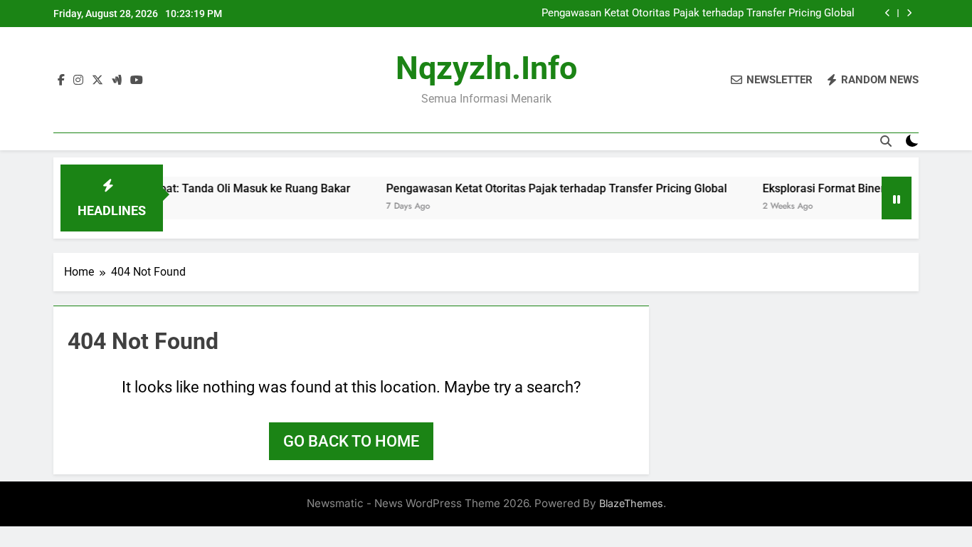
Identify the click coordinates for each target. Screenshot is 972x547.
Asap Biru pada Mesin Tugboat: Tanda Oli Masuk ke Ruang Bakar (175, 188)
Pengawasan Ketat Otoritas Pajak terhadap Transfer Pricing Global (698, 13)
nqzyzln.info (486, 68)
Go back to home (351, 441)
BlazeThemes (631, 503)
